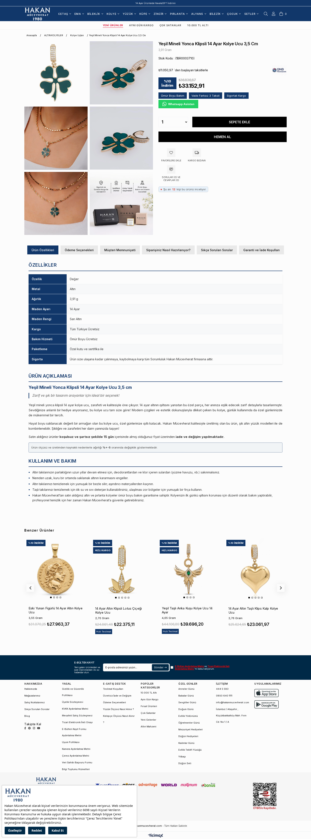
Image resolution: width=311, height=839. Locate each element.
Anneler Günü (186, 688)
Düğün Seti (184, 763)
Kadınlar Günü (186, 743)
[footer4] (266, 704)
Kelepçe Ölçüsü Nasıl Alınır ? (119, 719)
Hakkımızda (30, 688)
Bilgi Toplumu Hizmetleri (76, 769)
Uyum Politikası (71, 742)
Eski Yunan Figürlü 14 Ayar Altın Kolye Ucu (56, 610)
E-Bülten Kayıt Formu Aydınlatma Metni (74, 732)
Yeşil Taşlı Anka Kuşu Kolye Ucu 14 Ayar (187, 610)
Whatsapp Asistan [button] (181, 104)
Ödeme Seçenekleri (79, 250)
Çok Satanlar (171, 25)
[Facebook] (25, 728)
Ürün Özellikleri (43, 250)
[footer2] (266, 693)
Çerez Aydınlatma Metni (75, 755)
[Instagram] (34, 728)
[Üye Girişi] (273, 14)
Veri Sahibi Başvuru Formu (77, 762)
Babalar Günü (186, 695)
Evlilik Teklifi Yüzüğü (190, 749)
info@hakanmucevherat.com (232, 702)
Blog (27, 715)
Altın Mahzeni (148, 726)
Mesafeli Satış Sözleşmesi (77, 715)
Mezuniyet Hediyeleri (190, 729)
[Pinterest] (29, 728)
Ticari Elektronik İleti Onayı (77, 722)
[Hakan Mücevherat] (37, 13)
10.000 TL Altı (197, 25)
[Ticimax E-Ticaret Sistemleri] (155, 836)
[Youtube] (38, 728)
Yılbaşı (182, 756)
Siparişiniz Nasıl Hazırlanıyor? (168, 250)
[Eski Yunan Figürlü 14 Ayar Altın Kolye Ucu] (55, 569)
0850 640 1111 (224, 695)
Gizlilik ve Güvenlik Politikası (73, 692)
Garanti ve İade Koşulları (261, 250)
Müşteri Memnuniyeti (120, 250)
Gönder (158, 667)
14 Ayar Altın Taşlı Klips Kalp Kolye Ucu (253, 610)
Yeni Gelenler (148, 719)
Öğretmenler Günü (189, 722)
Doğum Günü (186, 709)
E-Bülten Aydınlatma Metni (189, 666)
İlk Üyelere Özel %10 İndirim (155, 3)
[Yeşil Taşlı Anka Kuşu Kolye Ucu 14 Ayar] (189, 569)
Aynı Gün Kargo (141, 25)
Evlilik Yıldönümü (188, 715)
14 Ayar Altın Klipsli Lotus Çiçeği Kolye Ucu (118, 610)
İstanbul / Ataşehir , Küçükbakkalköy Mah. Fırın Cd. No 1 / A (231, 715)
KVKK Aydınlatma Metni (75, 708)
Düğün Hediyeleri (188, 736)
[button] (51, 597)
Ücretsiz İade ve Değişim (117, 695)
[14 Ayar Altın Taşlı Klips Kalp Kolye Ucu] (255, 569)
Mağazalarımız (32, 695)
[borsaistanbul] (265, 796)
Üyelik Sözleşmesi (72, 702)
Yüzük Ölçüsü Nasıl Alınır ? (118, 709)
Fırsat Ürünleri (149, 706)
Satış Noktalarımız (34, 702)
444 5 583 (222, 688)
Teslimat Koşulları (113, 688)
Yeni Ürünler (113, 25)
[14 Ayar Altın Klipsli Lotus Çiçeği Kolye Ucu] (122, 569)
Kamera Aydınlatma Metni (76, 748)
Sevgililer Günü (187, 702)
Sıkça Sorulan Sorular (217, 250)
